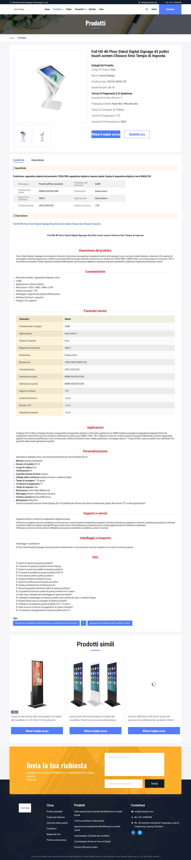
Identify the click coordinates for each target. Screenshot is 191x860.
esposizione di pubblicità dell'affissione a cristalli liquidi (97, 828)
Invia (154, 783)
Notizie (92, 9)
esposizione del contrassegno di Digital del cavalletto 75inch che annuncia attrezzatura (34, 718)
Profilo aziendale (55, 811)
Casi (101, 9)
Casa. (12, 38)
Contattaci (52, 828)
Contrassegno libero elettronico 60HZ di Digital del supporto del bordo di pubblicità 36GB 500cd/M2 (153, 718)
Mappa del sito (54, 834)
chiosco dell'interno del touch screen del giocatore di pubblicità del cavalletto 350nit (92, 718)
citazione (170, 9)
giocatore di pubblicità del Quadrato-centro (110, 623)
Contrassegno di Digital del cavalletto (91, 836)
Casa (47, 9)
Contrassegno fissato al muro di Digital (92, 841)
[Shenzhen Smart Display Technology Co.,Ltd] (19, 9)
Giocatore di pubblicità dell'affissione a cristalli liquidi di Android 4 (46, 623)
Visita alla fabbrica (56, 817)
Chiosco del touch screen (85, 847)
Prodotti (57, 9)
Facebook (133, 832)
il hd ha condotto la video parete (89, 821)
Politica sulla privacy (56, 840)
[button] (15, 691)
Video (68, 9)
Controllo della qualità (57, 823)
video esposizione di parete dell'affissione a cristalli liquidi (98, 813)
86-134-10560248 (173, 2)
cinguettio (140, 832)
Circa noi (79, 9)
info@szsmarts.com (149, 2)
